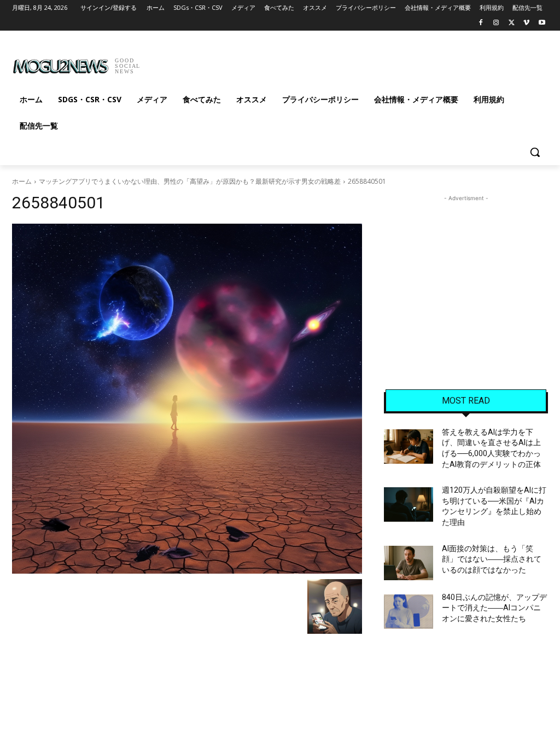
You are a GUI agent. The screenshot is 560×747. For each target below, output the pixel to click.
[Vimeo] (526, 23)
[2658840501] (187, 399)
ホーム (22, 181)
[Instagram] (496, 23)
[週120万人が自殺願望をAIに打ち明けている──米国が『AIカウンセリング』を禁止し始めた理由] (408, 504)
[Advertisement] (268, 62)
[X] (511, 23)
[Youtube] (541, 23)
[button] (535, 152)
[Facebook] (481, 23)
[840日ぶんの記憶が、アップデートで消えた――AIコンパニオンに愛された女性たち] (408, 611)
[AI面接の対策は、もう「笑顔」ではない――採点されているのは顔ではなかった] (408, 563)
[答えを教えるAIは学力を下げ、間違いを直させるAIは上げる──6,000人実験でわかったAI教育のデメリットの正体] (408, 446)
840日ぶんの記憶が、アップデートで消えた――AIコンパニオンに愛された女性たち (494, 608)
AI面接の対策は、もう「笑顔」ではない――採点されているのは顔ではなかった (491, 559)
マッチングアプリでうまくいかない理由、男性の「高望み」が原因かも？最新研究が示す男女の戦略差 (190, 181)
